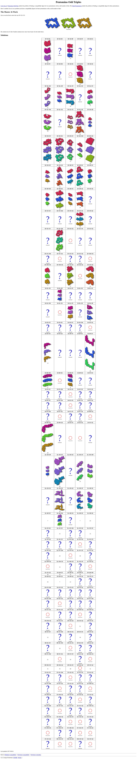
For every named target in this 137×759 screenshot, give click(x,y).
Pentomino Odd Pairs (13, 6)
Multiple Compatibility (10, 754)
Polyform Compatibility (23, 754)
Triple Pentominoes (77, 6)
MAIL (19, 757)
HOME (15, 757)
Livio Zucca (4, 6)
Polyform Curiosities (36, 754)
